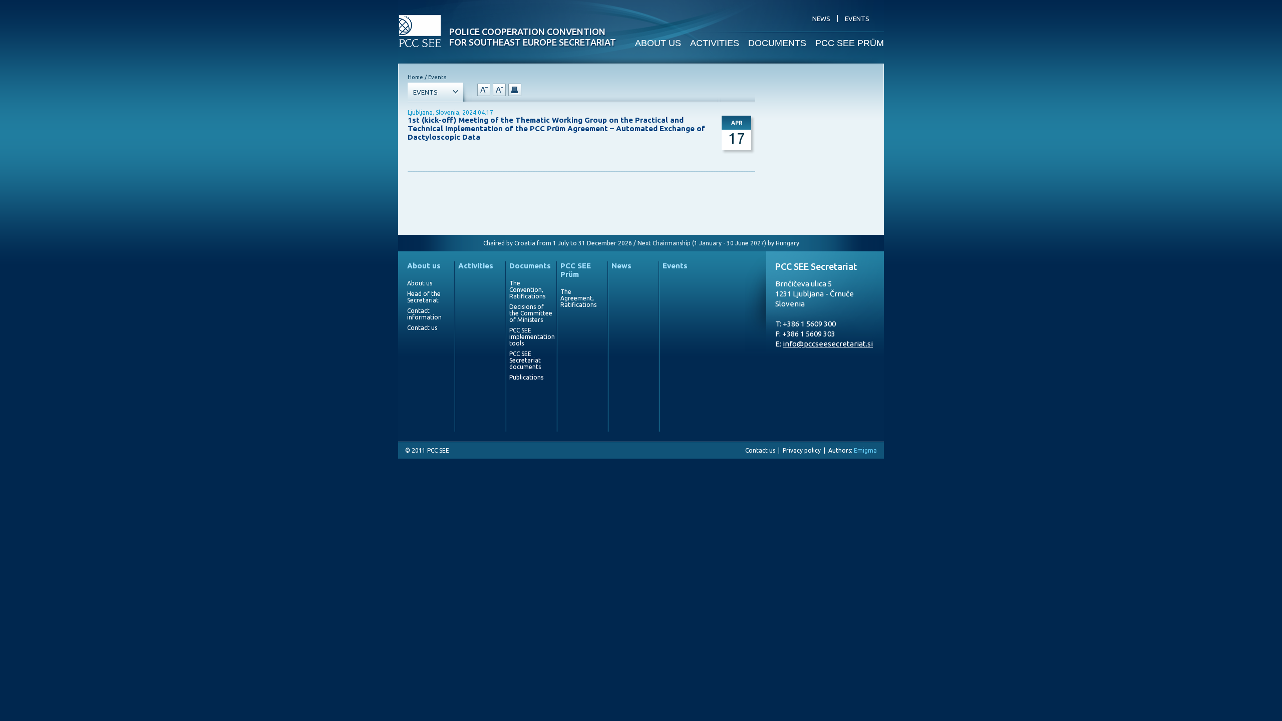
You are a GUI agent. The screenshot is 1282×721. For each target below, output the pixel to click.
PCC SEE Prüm (575, 269)
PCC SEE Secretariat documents (525, 360)
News (621, 265)
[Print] (514, 90)
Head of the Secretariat (424, 296)
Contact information (424, 313)
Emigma (865, 450)
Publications (526, 377)
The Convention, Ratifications (527, 289)
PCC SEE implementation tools (530, 336)
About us (424, 265)
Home (415, 77)
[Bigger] (499, 90)
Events (675, 265)
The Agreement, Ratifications (578, 298)
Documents (530, 265)
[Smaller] (483, 90)
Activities (475, 265)
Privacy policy (802, 450)
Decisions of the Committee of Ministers (530, 313)
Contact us (422, 327)
